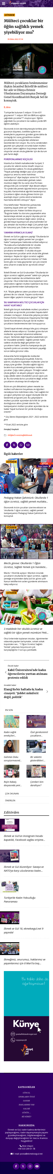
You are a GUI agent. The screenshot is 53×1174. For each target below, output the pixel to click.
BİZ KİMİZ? (26, 1116)
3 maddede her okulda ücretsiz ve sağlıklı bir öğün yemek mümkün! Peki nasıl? (25, 631)
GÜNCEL (26, 1092)
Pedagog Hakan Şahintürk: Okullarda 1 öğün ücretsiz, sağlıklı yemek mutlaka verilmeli (26, 500)
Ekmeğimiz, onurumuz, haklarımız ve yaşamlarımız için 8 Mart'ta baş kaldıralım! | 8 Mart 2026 (24, 963)
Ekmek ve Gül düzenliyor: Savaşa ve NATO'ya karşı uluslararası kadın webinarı (24, 870)
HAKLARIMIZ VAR (26, 1104)
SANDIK (26, 1100)
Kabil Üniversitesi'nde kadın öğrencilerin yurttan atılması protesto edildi (27, 673)
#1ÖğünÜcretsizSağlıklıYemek (20, 435)
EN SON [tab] (9, 710)
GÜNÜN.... (26, 1112)
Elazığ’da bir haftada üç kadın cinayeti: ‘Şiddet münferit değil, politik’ (23, 693)
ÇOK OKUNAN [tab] (12, 793)
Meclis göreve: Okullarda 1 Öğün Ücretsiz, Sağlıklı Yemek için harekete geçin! (24, 565)
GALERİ (26, 1108)
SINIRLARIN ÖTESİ (26, 1096)
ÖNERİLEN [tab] (10, 800)
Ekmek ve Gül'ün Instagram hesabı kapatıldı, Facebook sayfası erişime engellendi (23, 839)
